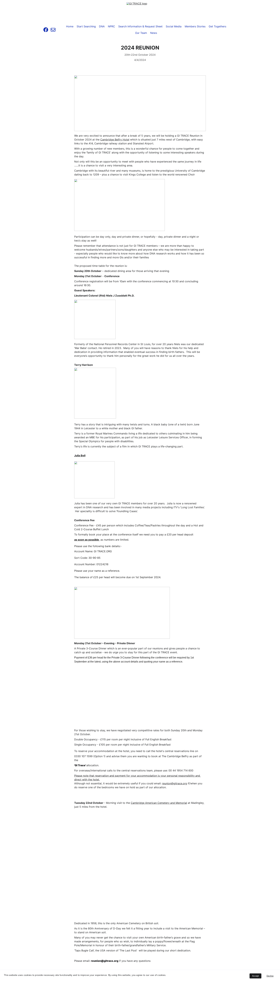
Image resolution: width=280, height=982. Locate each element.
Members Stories (195, 26)
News (153, 32)
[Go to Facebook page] (47, 29)
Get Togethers (217, 26)
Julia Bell (79, 455)
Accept (255, 976)
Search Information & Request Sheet (140, 26)
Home (69, 26)
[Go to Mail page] (53, 29)
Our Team (141, 32)
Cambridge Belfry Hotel (114, 139)
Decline (270, 976)
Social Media (173, 26)
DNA (102, 26)
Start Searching (86, 26)
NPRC (111, 26)
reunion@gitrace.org (174, 783)
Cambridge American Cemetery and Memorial (159, 802)
